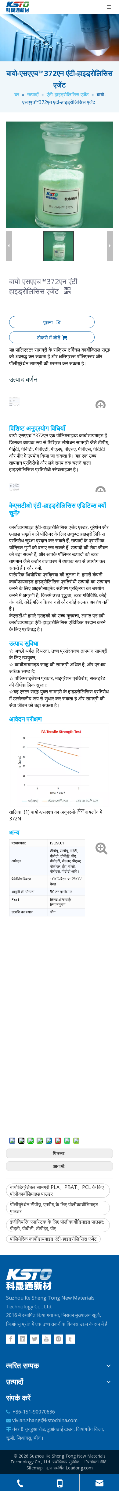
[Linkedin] (22, 1339)
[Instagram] (58, 1339)
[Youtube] (46, 1339)
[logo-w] (29, 1279)
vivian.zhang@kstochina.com (45, 1420)
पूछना (48, 322)
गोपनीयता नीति (95, 1462)
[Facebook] (10, 1339)
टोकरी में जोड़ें (48, 337)
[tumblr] (70, 1339)
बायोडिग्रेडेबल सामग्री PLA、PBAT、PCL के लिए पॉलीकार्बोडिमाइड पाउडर (57, 1190)
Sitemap (35, 1468)
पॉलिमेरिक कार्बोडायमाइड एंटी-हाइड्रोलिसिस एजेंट (53, 1238)
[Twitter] (34, 1339)
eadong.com (80, 1468)
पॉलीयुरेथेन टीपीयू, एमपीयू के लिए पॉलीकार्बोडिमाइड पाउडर (54, 1207)
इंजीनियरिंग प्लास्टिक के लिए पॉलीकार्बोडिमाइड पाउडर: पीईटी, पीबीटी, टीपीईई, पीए (57, 1225)
